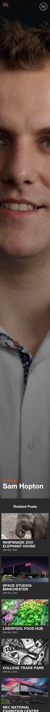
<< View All (10, 480)
